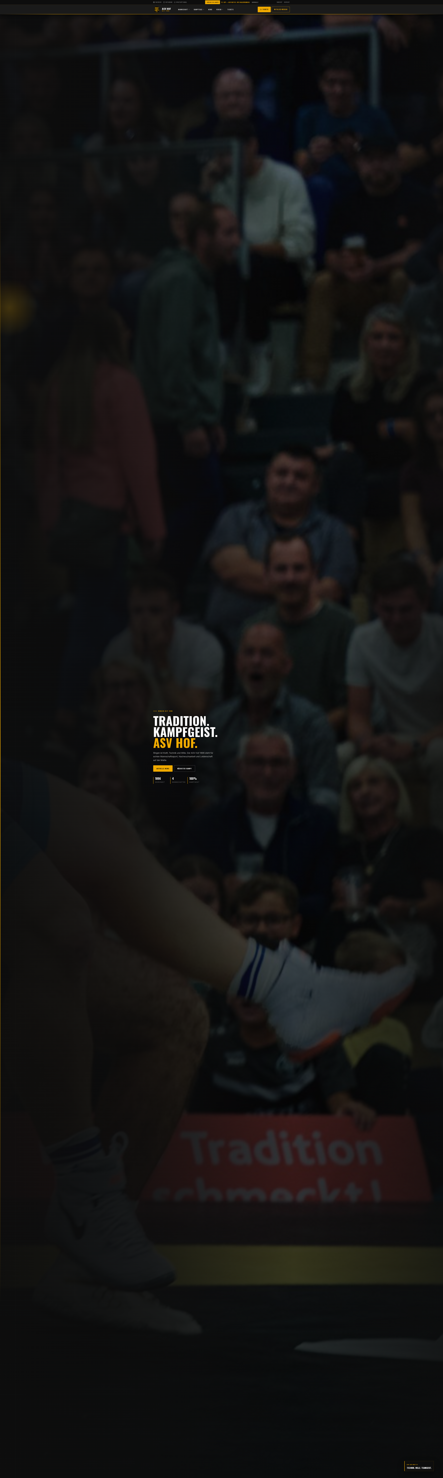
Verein (218, 9)
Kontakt (287, 2)
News (210, 9)
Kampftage (198, 9)
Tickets (230, 9)
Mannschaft (183, 9)
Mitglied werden (280, 9)
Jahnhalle (255, 2)
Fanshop (279, 2)
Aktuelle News (162, 768)
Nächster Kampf (184, 768)
